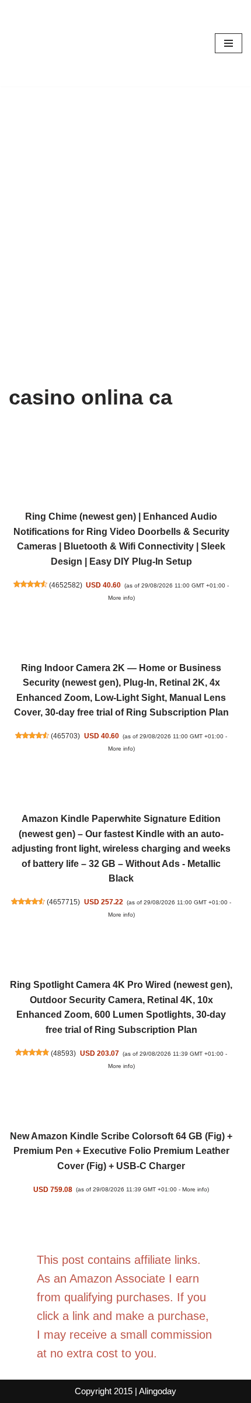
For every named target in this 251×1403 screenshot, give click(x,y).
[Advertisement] (125, 218)
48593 (63, 1053)
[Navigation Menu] (228, 43)
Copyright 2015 (104, 1391)
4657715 (63, 902)
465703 (65, 735)
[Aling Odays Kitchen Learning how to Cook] (44, 43)
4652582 (65, 585)
